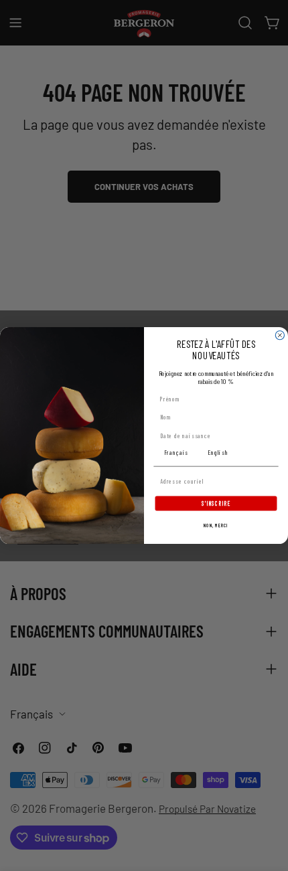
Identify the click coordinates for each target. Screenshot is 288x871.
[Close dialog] (279, 334)
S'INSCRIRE (216, 503)
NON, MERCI (216, 525)
